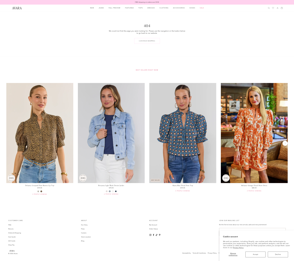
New (92, 8)
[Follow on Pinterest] (159, 235)
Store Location (86, 237)
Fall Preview (114, 8)
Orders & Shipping (14, 233)
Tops (140, 8)
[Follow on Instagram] (150, 235)
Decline (278, 254)
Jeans (101, 8)
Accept (255, 254)
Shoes (192, 8)
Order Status (153, 229)
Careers (83, 233)
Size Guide (12, 237)
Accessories (179, 8)
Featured (129, 8)
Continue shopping (147, 41)
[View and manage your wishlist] (273, 8)
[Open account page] (278, 8)
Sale (202, 8)
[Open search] (269, 8)
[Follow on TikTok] (156, 235)
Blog (82, 241)
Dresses (151, 8)
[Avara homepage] (12, 251)
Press (83, 229)
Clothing (164, 8)
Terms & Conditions (199, 253)
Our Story (84, 225)
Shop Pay (11, 245)
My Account (153, 225)
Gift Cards (11, 241)
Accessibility (186, 253)
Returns (10, 229)
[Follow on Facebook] (153, 235)
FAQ (9, 225)
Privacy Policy (238, 248)
